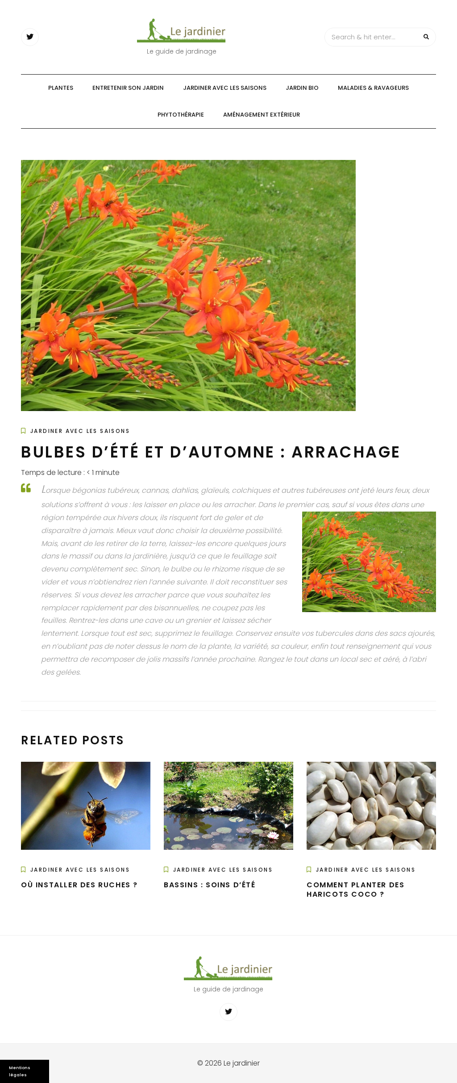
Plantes (60, 88)
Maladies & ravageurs (373, 88)
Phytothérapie (181, 114)
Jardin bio (302, 88)
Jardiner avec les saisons (224, 88)
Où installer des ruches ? (79, 885)
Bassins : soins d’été (210, 885)
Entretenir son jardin (128, 88)
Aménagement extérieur (261, 114)
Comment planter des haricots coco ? (355, 889)
